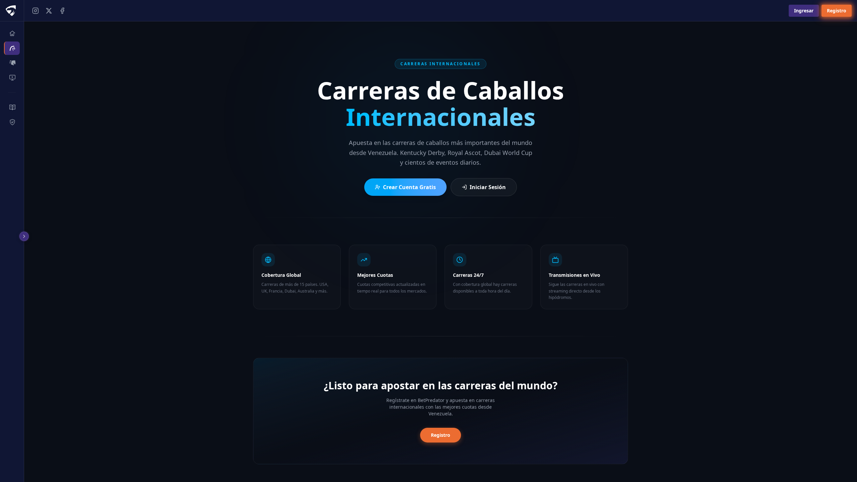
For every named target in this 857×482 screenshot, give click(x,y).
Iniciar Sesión (488, 187)
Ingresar (803, 10)
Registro (836, 10)
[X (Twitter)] (49, 11)
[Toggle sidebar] (25, 236)
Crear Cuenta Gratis (409, 187)
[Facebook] (62, 11)
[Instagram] (35, 11)
